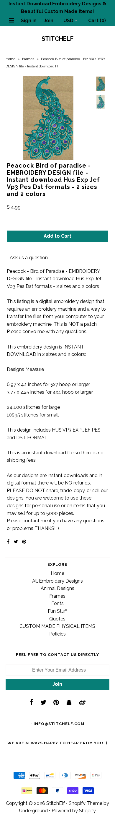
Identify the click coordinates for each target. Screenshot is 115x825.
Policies (57, 634)
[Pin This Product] (24, 541)
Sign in (29, 20)
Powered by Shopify (74, 810)
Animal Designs (57, 588)
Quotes (57, 619)
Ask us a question (29, 257)
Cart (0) (97, 20)
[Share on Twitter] (16, 541)
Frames (28, 59)
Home (10, 59)
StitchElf (57, 38)
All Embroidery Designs (57, 581)
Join (48, 20)
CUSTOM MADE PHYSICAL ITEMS (57, 626)
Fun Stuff (57, 611)
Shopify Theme (85, 803)
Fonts (57, 603)
